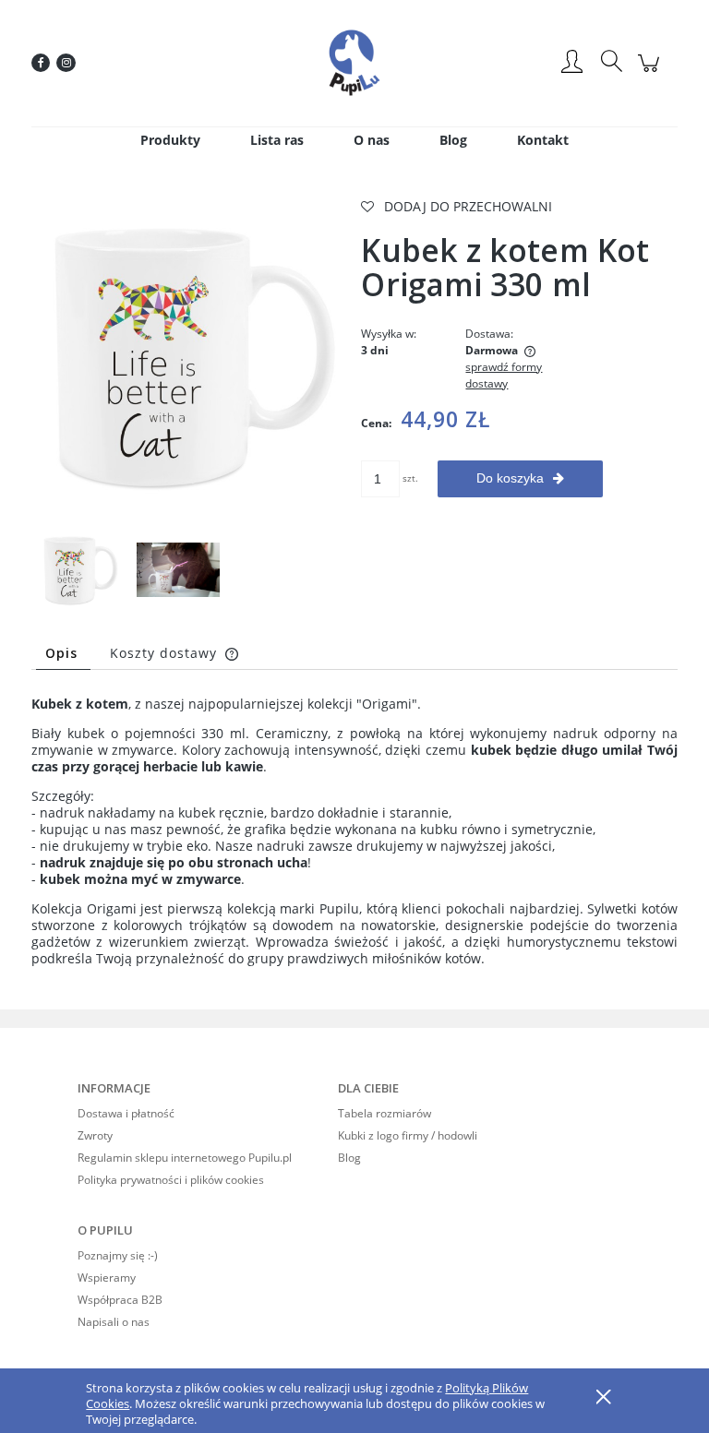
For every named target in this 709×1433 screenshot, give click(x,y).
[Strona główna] (354, 63)
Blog (349, 1157)
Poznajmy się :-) (118, 1255)
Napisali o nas (114, 1322)
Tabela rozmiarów (384, 1113)
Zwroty (95, 1135)
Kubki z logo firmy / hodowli (407, 1135)
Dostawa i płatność (126, 1113)
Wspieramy (107, 1277)
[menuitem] (170, 139)
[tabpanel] (354, 840)
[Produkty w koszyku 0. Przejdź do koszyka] (651, 72)
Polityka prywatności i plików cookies (171, 1180)
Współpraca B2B (120, 1300)
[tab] (63, 653)
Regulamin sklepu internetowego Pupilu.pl (185, 1157)
